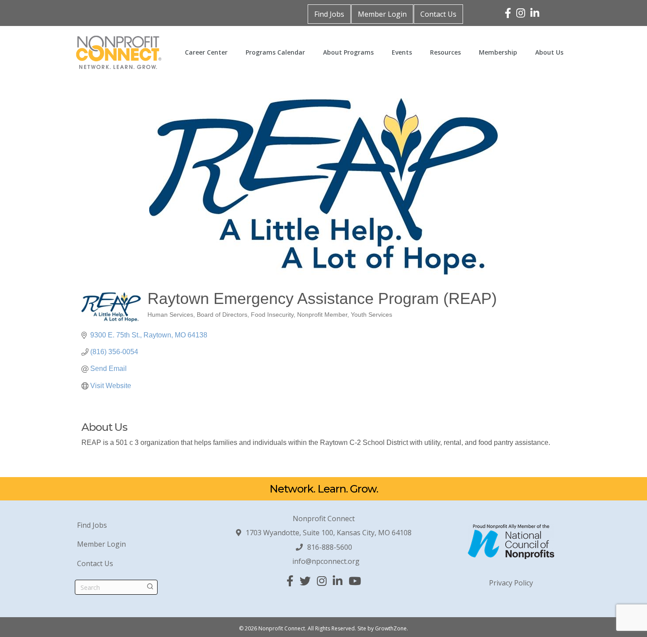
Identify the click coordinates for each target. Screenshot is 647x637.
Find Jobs (329, 14)
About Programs (348, 52)
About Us (549, 52)
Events (402, 52)
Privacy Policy (511, 583)
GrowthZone (391, 628)
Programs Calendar (275, 52)
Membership (498, 52)
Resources (445, 52)
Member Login (382, 14)
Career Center (206, 52)
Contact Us (438, 14)
